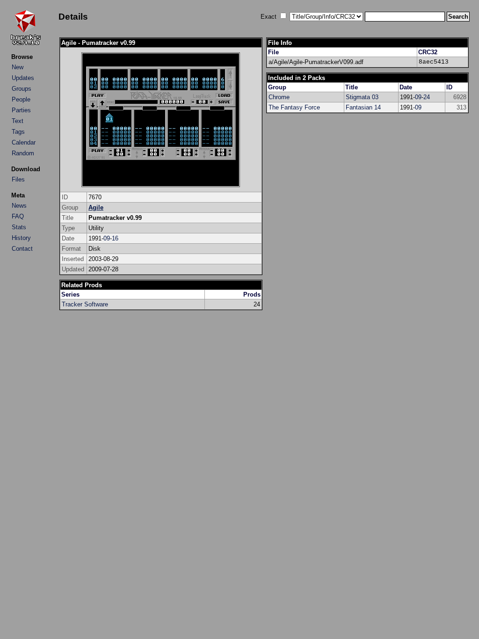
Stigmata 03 (362, 97)
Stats (19, 227)
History (21, 237)
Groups (21, 88)
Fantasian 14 (363, 107)
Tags (18, 131)
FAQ (18, 216)
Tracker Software (85, 304)
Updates (23, 77)
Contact (22, 248)
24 (426, 97)
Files (18, 179)
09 (106, 238)
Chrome (279, 97)
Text (17, 120)
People (21, 99)
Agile (95, 207)
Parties (21, 110)
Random (23, 153)
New (17, 67)
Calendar (24, 142)
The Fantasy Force (294, 107)
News (19, 205)
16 (115, 238)
